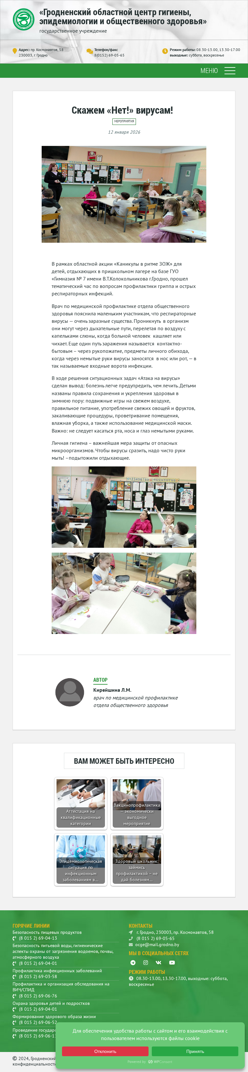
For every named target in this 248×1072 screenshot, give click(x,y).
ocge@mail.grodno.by (157, 944)
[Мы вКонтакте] (158, 963)
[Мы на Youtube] (172, 963)
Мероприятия (124, 121)
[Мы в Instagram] (146, 963)
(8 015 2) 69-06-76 (38, 996)
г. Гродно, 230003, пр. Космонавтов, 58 (174, 932)
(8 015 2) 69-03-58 (38, 976)
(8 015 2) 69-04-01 (38, 963)
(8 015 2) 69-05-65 (155, 938)
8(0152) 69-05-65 (109, 55)
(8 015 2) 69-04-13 (38, 938)
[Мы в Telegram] (133, 963)
